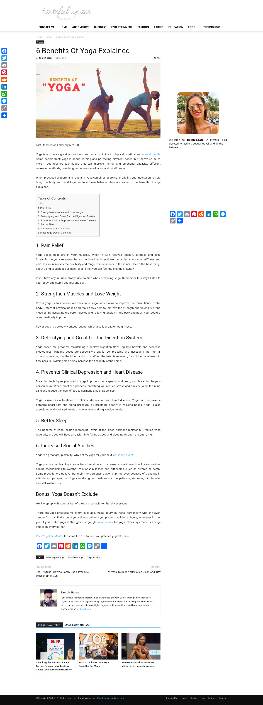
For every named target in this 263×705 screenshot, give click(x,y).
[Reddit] (4, 79)
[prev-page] (38, 677)
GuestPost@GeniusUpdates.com (107, 697)
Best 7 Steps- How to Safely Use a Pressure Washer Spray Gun (62, 573)
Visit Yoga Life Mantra (49, 536)
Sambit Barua (46, 57)
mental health (151, 154)
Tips (203, 697)
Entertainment (121, 27)
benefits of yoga (75, 557)
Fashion (143, 27)
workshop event (123, 455)
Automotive (80, 27)
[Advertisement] (198, 62)
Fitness (48, 36)
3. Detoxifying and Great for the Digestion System (67, 216)
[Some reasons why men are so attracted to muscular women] (140, 646)
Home (63, 27)
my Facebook (83, 609)
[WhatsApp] (4, 93)
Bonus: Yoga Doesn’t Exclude (54, 232)
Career (158, 27)
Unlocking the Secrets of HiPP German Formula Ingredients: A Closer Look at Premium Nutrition (54, 666)
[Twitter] (4, 58)
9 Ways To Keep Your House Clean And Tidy (134, 572)
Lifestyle (193, 697)
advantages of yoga (55, 557)
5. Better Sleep (46, 224)
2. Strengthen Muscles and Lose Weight (61, 212)
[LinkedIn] (4, 86)
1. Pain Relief (45, 208)
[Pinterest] (4, 72)
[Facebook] (4, 50)
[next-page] (44, 677)
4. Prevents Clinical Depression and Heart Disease (67, 220)
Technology (212, 27)
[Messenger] (4, 101)
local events (105, 522)
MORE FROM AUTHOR (77, 625)
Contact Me (46, 27)
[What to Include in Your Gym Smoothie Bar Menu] (98, 646)
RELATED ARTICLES (49, 625)
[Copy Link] (4, 108)
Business (100, 27)
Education (175, 27)
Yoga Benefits (93, 557)
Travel (183, 697)
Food (191, 27)
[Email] (4, 65)
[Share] (4, 115)
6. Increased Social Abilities (54, 228)
